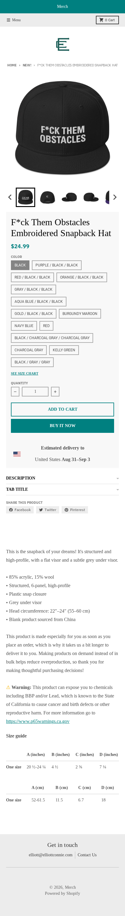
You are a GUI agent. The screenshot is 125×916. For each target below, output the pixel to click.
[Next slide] (114, 197)
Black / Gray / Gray (32, 362)
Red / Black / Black (32, 277)
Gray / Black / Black (33, 289)
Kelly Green (64, 350)
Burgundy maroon (79, 314)
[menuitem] (25, 197)
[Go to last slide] (10, 197)
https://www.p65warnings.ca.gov (37, 721)
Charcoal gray (29, 350)
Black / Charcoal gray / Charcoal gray (52, 338)
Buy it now (63, 425)
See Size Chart (24, 373)
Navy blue (24, 326)
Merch (70, 887)
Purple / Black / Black (56, 265)
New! (27, 65)
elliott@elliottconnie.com (51, 855)
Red (46, 326)
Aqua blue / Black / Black (39, 301)
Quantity (19, 383)
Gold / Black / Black (34, 314)
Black (20, 265)
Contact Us (87, 855)
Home (12, 65)
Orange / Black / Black (81, 277)
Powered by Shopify (62, 893)
